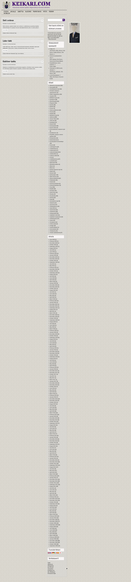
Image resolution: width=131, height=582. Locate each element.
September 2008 (54, 545)
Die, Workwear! (51, 572)
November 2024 (54, 258)
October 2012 (53, 463)
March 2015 (52, 412)
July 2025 (52, 250)
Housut (51, 111)
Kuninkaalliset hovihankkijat (56, 141)
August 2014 (53, 425)
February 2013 (53, 456)
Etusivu (6, 11)
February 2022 (53, 300)
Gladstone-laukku (9, 62)
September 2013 (54, 444)
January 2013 (53, 458)
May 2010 (52, 510)
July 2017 (52, 376)
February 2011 (53, 496)
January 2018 (53, 369)
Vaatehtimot (52, 211)
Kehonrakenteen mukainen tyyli (57, 129)
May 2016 (52, 390)
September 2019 (54, 337)
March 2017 (52, 379)
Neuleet (52, 173)
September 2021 (54, 307)
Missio (51, 167)
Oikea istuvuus (53, 176)
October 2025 (53, 244)
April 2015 (52, 411)
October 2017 (53, 374)
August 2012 (53, 467)
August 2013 (53, 446)
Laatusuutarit (53, 150)
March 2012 (52, 474)
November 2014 (54, 419)
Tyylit (49, 562)
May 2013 (52, 451)
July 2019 (52, 341)
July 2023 (52, 276)
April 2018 (52, 365)
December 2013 (54, 439)
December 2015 (54, 398)
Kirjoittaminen (53, 132)
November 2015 (54, 400)
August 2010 (53, 505)
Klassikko (28, 11)
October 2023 (53, 271)
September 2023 (54, 272)
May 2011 (52, 491)
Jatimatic (58, 71)
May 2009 (52, 531)
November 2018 (54, 353)
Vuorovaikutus (53, 229)
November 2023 (54, 269)
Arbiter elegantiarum (55, 94)
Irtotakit (51, 113)
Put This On (50, 567)
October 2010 (53, 502)
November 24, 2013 (6, 23)
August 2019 (53, 339)
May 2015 (52, 409)
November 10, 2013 (6, 64)
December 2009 (54, 519)
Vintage (51, 225)
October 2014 (53, 421)
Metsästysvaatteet (54, 164)
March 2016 (52, 393)
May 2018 (52, 363)
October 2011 (53, 482)
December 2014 (54, 418)
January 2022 (53, 302)
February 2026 (53, 241)
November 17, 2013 (6, 44)
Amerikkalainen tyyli (54, 89)
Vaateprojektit (53, 213)
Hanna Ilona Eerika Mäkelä (56, 61)
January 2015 (53, 416)
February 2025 (53, 253)
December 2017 (54, 370)
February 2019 (53, 348)
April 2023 (52, 279)
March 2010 (52, 514)
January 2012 (53, 477)
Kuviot (51, 145)
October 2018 (53, 355)
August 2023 (53, 274)
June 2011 (52, 489)
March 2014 (52, 433)
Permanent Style (52, 573)
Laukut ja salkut (9, 74)
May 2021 (52, 311)
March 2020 (52, 328)
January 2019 (53, 349)
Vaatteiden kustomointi (55, 216)
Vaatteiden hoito (54, 215)
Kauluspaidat (53, 125)
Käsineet (52, 124)
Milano (51, 166)
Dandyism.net (51, 570)
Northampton (53, 174)
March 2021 (52, 313)
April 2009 (52, 533)
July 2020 (52, 323)
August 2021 (53, 309)
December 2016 (54, 383)
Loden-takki (7, 41)
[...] (54, 54)
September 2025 (54, 246)
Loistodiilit (52, 160)
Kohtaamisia (53, 138)
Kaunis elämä (53, 127)
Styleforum (50, 564)
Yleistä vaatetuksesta (55, 232)
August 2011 (53, 486)
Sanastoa (52, 190)
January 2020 (53, 332)
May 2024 (52, 265)
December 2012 (54, 460)
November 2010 (54, 500)
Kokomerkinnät (53, 139)
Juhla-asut (52, 120)
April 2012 (52, 472)
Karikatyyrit (52, 122)
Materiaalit (12, 33)
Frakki (51, 49)
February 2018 (53, 367)
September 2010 (54, 503)
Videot (51, 220)
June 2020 (52, 325)
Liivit (51, 157)
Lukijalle (13, 11)
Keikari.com (31, 3)
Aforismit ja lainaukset (55, 85)
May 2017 (52, 377)
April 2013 (52, 453)
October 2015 (53, 402)
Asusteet (52, 96)
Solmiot (51, 197)
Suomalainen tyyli (54, 201)
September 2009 (54, 524)
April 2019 (52, 346)
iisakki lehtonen (57, 52)
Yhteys (45, 11)
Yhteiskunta (52, 230)
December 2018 (54, 351)
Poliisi (51, 66)
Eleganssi (52, 103)
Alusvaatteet (53, 87)
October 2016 (53, 386)
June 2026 (52, 239)
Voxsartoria (50, 568)
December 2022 (54, 285)
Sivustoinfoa (53, 195)
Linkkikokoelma (53, 159)
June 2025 (52, 251)
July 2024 (52, 264)
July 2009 (52, 528)
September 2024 (54, 262)
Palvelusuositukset (54, 183)
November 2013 (54, 440)
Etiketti (51, 106)
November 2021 (54, 306)
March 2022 (52, 299)
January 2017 (53, 381)
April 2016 (52, 391)
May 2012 (52, 470)
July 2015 (52, 405)
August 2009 (53, 526)
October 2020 (53, 318)
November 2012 (54, 461)
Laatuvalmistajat (54, 152)
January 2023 (53, 283)
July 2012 (52, 468)
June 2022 (52, 293)
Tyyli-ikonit (52, 204)
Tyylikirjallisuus (53, 206)
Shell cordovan (8, 21)
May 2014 (52, 430)
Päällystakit (13, 53)
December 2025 (54, 243)
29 (54, 49)
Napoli (51, 171)
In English (7, 13)
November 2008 (54, 542)
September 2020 (54, 320)
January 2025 (53, 255)
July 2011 (52, 488)
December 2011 (53, 479)
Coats (19, 53)
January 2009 (53, 538)
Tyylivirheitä (53, 209)
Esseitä (51, 104)
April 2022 (52, 297)
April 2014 (52, 432)
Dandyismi (52, 99)
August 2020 (53, 321)
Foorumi (51, 11)
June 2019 (52, 342)
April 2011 (52, 493)
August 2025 (53, 248)
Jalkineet (8, 33)
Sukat (51, 199)
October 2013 (53, 442)
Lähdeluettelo (53, 153)
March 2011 (52, 495)
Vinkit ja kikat (53, 223)
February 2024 (53, 267)
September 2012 (54, 465)
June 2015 (52, 407)
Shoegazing (51, 565)
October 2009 (53, 523)
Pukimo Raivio (37, 11)
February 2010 (53, 516)
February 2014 (53, 435)
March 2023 (52, 281)
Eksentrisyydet (53, 101)
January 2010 (53, 517)
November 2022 (54, 286)
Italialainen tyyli (53, 115)
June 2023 (52, 278)
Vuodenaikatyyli (53, 227)
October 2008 (53, 544)
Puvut (51, 187)
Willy (57, 50)
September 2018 (54, 356)
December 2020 (54, 314)
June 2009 (52, 530)
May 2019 (52, 344)
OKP (54, 73)
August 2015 (53, 404)
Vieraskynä (52, 222)
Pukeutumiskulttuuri (54, 185)
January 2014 (53, 437)
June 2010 (52, 509)
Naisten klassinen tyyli (55, 169)
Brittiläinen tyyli (53, 97)
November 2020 (54, 316)
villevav (60, 50)
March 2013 (52, 454)
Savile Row (52, 192)
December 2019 (54, 334)
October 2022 (53, 288)
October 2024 (53, 260)
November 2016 (54, 384)
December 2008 (54, 540)
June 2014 (52, 428)
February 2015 (53, 414)
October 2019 (53, 335)
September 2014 (54, 423)
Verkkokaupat (53, 218)
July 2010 (52, 507)
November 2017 (54, 372)
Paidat (51, 181)
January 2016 (53, 397)
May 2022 (52, 295)
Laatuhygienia (53, 146)
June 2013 (52, 449)
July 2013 (52, 447)
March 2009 (52, 535)
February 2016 (53, 395)
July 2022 (52, 292)
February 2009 (53, 537)
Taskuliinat (52, 202)
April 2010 (52, 512)
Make (54, 66)
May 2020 (52, 327)
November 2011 (53, 481)
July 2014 (52, 426)
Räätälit (51, 188)
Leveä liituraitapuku (54, 75)
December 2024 (54, 257)
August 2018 (53, 358)
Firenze (51, 108)
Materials (22, 53)
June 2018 (52, 362)
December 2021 (54, 304)
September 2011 (54, 484)
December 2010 (54, 498)
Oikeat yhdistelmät (54, 178)
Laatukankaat (53, 148)
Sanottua (20, 11)
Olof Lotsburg (53, 59)
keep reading (5, 50)
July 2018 (52, 360)
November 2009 (54, 521)
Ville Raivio (52, 50)
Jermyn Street (53, 118)
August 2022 (53, 290)
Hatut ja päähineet (54, 110)
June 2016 (52, 388)
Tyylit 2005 (52, 208)
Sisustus (52, 194)
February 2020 (53, 330)
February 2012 (53, 475)
